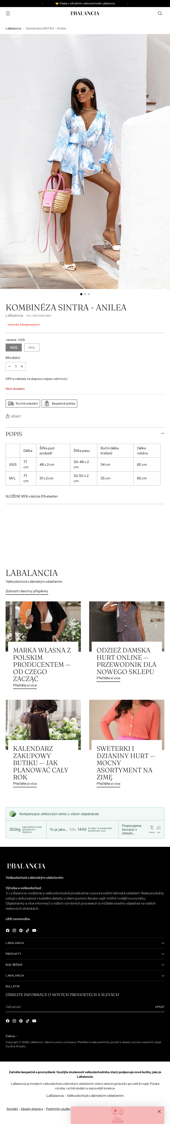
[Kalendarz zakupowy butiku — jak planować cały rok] (43, 725)
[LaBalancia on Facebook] (8, 931)
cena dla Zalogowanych (24, 324)
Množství (13, 358)
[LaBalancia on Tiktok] (28, 931)
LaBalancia (13, 28)
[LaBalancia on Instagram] (14, 931)
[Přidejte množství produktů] (22, 366)
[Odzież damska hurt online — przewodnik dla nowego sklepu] (126, 626)
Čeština (10, 1036)
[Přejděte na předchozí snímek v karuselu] (151, 545)
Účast (16, 416)
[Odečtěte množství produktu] (9, 366)
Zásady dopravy (32, 1109)
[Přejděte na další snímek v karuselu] (160, 545)
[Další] (127, 3)
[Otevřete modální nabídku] (8, 13)
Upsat (159, 1006)
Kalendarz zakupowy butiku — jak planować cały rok (40, 762)
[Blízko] (159, 1111)
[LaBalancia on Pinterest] (21, 931)
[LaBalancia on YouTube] (34, 931)
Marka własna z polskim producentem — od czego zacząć (42, 664)
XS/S (13, 347)
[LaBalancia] (85, 13)
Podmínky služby (58, 1109)
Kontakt (12, 1109)
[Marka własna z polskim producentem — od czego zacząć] (43, 626)
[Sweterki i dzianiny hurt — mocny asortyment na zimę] (126, 725)
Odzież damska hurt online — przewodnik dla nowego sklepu (126, 661)
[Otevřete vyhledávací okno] (160, 13)
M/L (32, 347)
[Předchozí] (42, 3)
